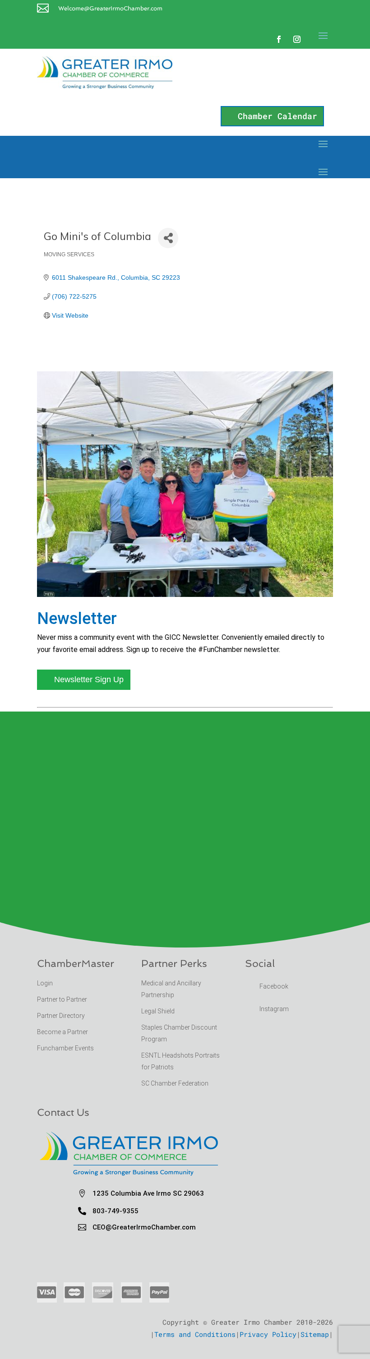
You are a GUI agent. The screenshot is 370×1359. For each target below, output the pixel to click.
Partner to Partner (62, 999)
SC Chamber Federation (174, 1083)
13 (227, 577)
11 (211, 577)
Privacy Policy (268, 1334)
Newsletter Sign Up (89, 679)
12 (219, 577)
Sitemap (315, 1334)
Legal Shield (158, 1011)
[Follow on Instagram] (297, 39)
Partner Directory (61, 1015)
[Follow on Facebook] (279, 39)
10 (204, 577)
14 (234, 577)
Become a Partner (63, 1031)
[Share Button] (168, 238)
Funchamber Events (65, 1048)
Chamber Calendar (277, 116)
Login (45, 983)
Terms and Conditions (195, 1334)
